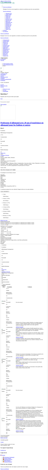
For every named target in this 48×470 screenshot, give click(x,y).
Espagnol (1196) (9, 19)
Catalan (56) (8, 16)
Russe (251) (8, 26)
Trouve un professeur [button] (7, 7)
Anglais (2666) (8, 14)
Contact (2, 442)
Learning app (3, 450)
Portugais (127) (9, 24)
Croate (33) (8, 17)
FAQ (1, 98)
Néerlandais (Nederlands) (9, 457)
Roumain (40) (8, 25)
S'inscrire (5, 30)
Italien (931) (8, 21)
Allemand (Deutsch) (8, 459)
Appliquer (3, 285)
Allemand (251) (9, 13)
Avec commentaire (6, 284)
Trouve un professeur (4, 468)
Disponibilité (5, 91)
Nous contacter (3, 104)
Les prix (2, 86)
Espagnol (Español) (8, 461)
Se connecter (5, 31)
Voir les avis (2, 153)
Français (3, 455)
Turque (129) (8, 29)
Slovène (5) (8, 28)
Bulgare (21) (8, 15)
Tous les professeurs (7, 11)
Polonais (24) (8, 23)
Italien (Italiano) (7, 460)
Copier (14, 169)
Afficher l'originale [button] (19, 327)
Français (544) (8, 20)
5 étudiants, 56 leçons (4, 155)
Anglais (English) (7, 458)
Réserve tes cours (3, 85)
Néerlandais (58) (9, 22)
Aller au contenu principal (5, 1)
